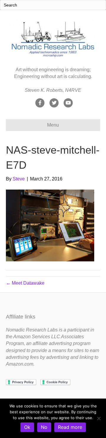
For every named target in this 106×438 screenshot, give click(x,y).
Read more (70, 427)
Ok (27, 427)
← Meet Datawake (25, 283)
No (44, 427)
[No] (99, 418)
